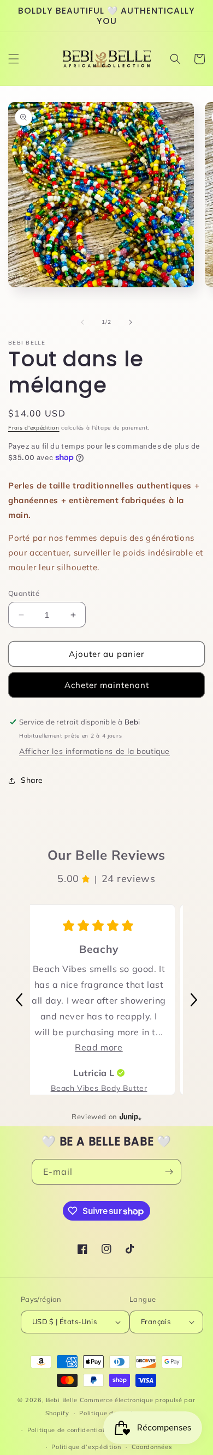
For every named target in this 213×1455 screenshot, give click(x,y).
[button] (14, 59)
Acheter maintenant (106, 685)
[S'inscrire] (169, 1172)
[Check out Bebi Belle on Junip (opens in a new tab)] (129, 1116)
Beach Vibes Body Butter (99, 1088)
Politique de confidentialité (70, 1430)
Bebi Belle (62, 1400)
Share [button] (32, 780)
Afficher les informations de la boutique (94, 751)
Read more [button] (98, 1047)
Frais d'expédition (34, 427)
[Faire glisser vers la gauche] (82, 322)
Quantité (23, 593)
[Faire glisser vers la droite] (131, 322)
